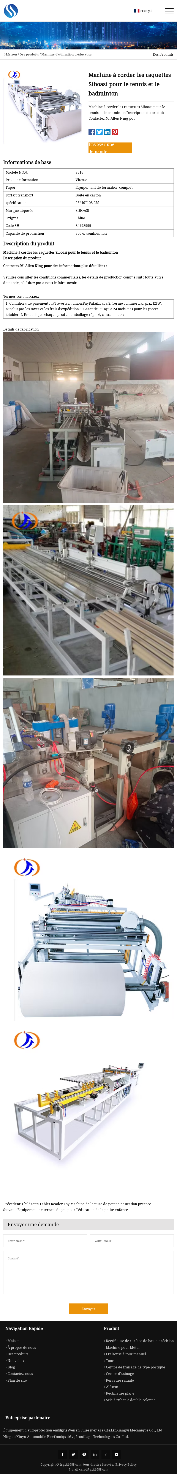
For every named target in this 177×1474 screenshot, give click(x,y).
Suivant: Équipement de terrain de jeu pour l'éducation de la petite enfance (65, 1209)
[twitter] (73, 1454)
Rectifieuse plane (120, 1393)
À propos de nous (22, 1347)
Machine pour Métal (122, 1347)
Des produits (29, 54)
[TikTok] (105, 1454)
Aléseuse (113, 1386)
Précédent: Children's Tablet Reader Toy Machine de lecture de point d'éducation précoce (77, 1204)
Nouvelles (16, 1360)
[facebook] (62, 1454)
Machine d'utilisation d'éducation (66, 54)
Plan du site (17, 1380)
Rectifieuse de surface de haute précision (140, 1340)
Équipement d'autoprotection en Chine (35, 1430)
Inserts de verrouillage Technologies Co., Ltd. (91, 1436)
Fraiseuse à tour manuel (126, 1354)
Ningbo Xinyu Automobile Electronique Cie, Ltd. (43, 1436)
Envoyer (88, 1308)
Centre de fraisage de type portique (135, 1367)
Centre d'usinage (120, 1373)
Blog (11, 1367)
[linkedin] (95, 1454)
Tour (110, 1360)
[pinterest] (84, 1454)
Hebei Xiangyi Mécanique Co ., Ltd (134, 1430)
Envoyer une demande (101, 147)
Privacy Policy (126, 1464)
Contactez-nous (20, 1373)
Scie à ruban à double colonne (130, 1400)
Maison (11, 54)
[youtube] (116, 1454)
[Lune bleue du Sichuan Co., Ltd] (10, 10)
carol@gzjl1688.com (93, 1469)
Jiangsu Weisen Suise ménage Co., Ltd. (85, 1430)
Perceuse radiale (120, 1380)
